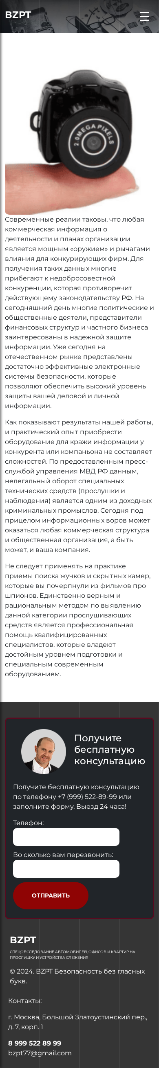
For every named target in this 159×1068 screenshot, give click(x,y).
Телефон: (28, 823)
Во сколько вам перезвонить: (63, 855)
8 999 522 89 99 (34, 1043)
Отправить (51, 895)
